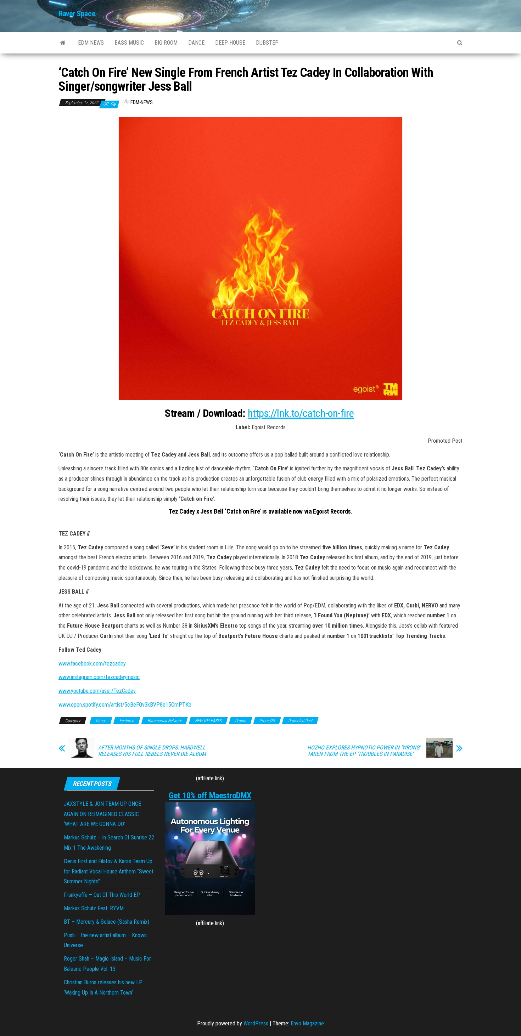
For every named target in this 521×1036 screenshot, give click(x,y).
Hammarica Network (164, 720)
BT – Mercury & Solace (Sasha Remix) (106, 921)
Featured (126, 720)
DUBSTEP (267, 42)
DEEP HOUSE (230, 42)
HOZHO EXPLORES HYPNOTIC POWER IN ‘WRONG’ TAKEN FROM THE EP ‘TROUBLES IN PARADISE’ (363, 751)
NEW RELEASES (208, 720)
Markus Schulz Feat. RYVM (94, 908)
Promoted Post (300, 720)
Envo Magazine (307, 1023)
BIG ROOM (166, 42)
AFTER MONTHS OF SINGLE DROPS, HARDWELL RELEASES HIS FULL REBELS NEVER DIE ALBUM (152, 751)
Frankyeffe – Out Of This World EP (102, 894)
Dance (101, 720)
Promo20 (267, 720)
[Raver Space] (63, 42)
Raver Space (76, 13)
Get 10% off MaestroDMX (210, 795)
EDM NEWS (91, 42)
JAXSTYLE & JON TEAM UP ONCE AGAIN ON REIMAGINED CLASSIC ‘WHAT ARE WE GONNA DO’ (102, 814)
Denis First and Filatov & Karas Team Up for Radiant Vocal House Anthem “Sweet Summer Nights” (108, 871)
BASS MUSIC (129, 42)
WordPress (255, 1023)
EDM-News (141, 102)
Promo (240, 720)
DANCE (196, 42)
